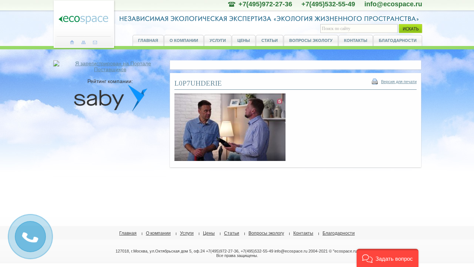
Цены (243, 40)
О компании (184, 40)
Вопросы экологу (311, 40)
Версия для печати (399, 81)
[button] (387, 258)
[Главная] (72, 42)
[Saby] (110, 110)
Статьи (269, 40)
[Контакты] (95, 42)
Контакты (355, 40)
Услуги (218, 40)
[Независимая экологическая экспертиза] (83, 20)
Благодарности (398, 40)
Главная (148, 40)
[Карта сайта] (83, 42)
